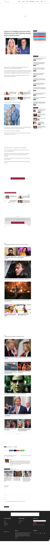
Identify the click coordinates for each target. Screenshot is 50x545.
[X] (42, 533)
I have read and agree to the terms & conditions (39, 524)
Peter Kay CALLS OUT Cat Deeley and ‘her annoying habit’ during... (42, 115)
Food (23, 476)
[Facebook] (34, 533)
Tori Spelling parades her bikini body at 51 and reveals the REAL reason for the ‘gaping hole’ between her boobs (8, 479)
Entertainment (32, 1)
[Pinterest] (38, 533)
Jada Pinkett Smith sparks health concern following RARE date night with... (42, 127)
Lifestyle (37, 1)
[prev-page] (4, 482)
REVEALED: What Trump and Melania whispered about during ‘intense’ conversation (38, 74)
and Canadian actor (18, 67)
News (19, 1)
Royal (27, 1)
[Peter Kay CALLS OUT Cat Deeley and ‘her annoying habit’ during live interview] (35, 115)
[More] (25, 450)
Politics (23, 1)
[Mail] (11, 465)
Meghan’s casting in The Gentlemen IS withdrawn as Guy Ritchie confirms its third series (39, 69)
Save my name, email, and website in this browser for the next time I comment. (15, 501)
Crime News (39, 124)
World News (34, 65)
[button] (45, 1)
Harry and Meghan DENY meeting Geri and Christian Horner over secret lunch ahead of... (39, 88)
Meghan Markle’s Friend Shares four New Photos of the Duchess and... (42, 110)
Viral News (34, 76)
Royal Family (34, 90)
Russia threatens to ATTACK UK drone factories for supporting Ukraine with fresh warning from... (39, 63)
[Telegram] (40, 533)
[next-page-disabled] (5, 482)
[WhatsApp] (13, 465)
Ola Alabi (11, 459)
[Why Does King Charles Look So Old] (35, 119)
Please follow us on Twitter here (21, 219)
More (41, 1)
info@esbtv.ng (20, 538)
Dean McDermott (9, 446)
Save (18, 450)
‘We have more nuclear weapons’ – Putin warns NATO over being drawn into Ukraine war (10, 455)
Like (44, 33)
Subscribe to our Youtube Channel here (18, 178)
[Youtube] (44, 533)
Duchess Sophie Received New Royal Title (26, 455)
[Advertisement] (25, 8)
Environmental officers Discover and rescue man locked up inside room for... (41, 123)
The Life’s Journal (21, 520)
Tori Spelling (15, 446)
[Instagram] (10, 465)
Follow (44, 36)
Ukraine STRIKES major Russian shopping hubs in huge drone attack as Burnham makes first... (39, 103)
